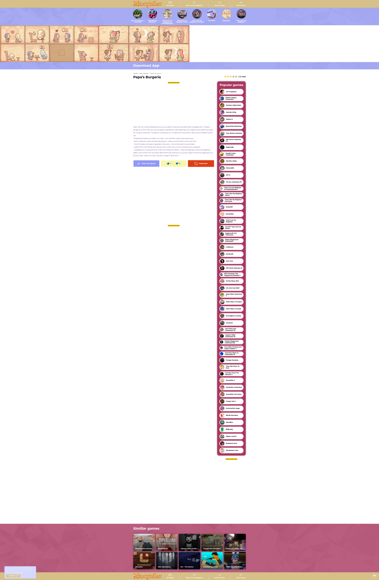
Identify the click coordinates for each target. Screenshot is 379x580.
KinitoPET (211, 20)
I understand (13, 576)
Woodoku (139, 567)
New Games (241, 5)
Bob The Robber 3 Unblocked (137, 21)
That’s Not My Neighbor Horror (182, 21)
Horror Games (220, 5)
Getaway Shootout (210, 567)
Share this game (148, 163)
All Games (170, 5)
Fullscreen (203, 163)
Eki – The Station (187, 567)
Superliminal (163, 548)
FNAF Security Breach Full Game (235, 567)
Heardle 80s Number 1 (152, 21)
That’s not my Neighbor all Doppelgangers (167, 22)
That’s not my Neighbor (194, 5)
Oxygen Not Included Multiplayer (212, 548)
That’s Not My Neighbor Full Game (197, 21)
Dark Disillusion (164, 567)
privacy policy (19, 572)
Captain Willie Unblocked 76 (189, 548)
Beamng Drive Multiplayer (144, 548)
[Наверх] (374, 575)
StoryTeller (226, 20)
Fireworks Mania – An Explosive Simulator (235, 548)
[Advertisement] (173, 104)
